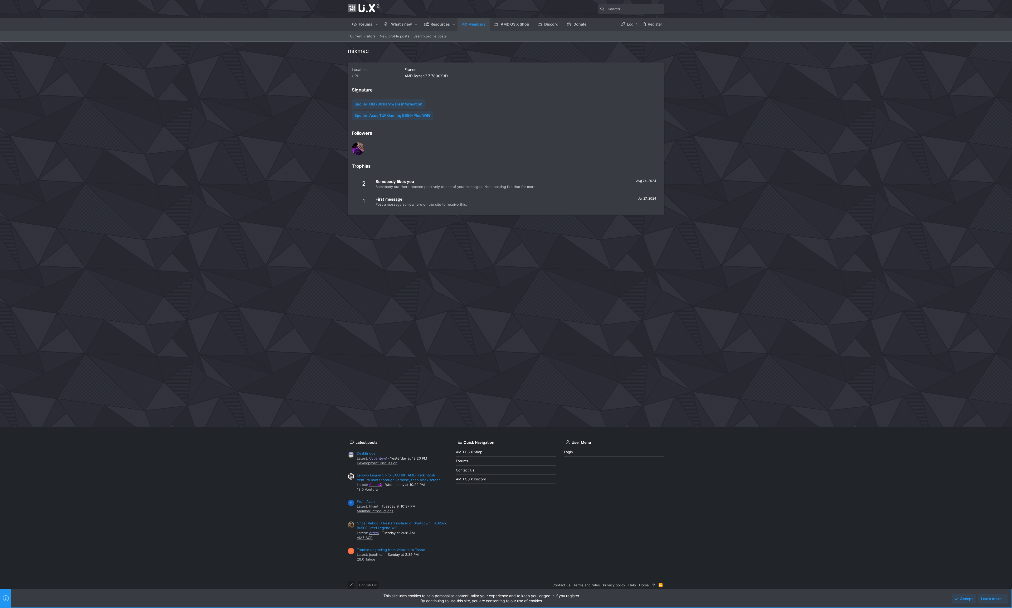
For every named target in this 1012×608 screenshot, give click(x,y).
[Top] (653, 585)
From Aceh (366, 501)
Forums (462, 461)
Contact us (465, 470)
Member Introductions (375, 511)
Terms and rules (586, 585)
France (410, 69)
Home (644, 585)
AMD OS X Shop (469, 452)
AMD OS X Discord (471, 479)
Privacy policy (614, 585)
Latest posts (367, 442)
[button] (376, 24)
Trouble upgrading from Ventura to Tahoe (391, 550)
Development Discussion (377, 463)
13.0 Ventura (367, 489)
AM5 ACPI (365, 537)
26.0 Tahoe (366, 559)
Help (632, 585)
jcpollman (377, 554)
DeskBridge (366, 453)
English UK (368, 585)
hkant (373, 506)
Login (568, 452)
